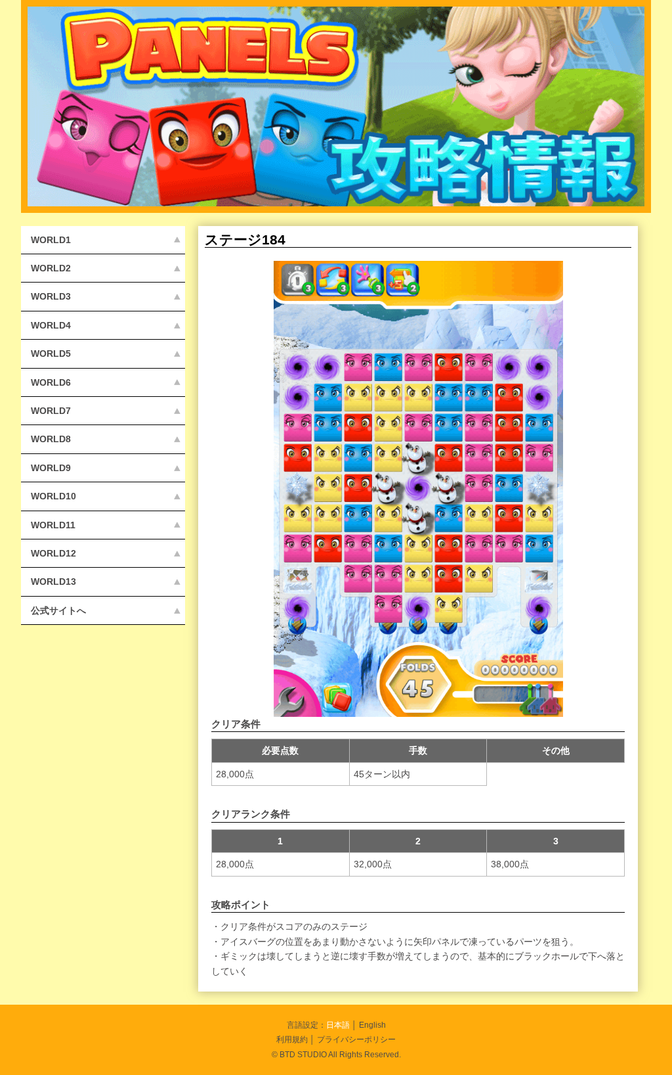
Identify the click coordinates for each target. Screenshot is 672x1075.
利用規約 (292, 1039)
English (372, 1024)
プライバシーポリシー (356, 1039)
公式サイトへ (58, 610)
